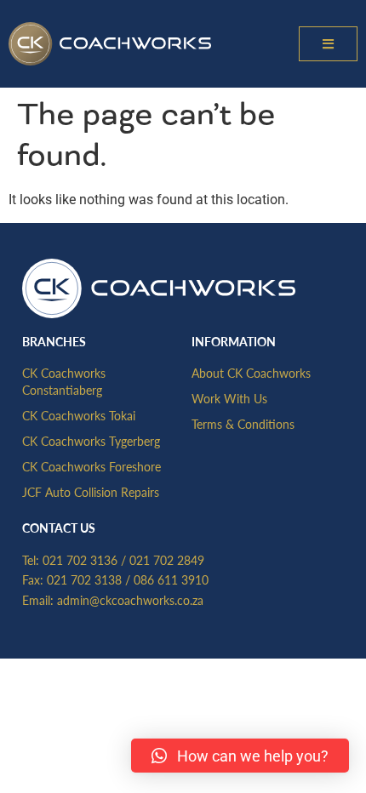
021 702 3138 (84, 579)
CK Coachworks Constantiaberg (64, 381)
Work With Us (229, 398)
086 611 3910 (171, 579)
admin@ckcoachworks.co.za (130, 599)
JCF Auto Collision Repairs (90, 491)
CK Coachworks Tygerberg (91, 440)
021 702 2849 (166, 559)
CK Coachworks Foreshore (91, 466)
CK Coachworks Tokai (78, 415)
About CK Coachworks (251, 372)
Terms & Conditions (243, 423)
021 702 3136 (80, 559)
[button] (328, 43)
